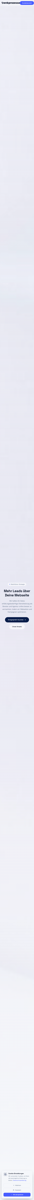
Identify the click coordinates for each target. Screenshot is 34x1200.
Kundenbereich (27, 3)
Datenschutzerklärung (19, 1180)
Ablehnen (18, 1185)
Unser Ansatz (17, 627)
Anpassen (18, 1190)
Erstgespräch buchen (16, 620)
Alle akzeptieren (18, 1194)
